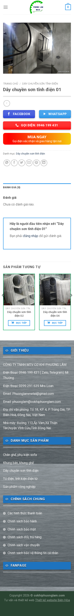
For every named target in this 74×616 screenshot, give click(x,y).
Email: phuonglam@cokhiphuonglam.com (32, 402)
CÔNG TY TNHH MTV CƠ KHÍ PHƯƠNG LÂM (34, 365)
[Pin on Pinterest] (36, 162)
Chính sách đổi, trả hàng (25, 537)
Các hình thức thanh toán (25, 513)
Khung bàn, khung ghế (18, 463)
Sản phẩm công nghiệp (19, 487)
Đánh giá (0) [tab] (11, 187)
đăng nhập (30, 236)
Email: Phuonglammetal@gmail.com (28, 394)
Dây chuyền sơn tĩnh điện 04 (55, 313)
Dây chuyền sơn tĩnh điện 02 (19, 313)
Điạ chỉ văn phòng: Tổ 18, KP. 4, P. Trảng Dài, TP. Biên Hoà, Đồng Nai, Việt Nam (36, 412)
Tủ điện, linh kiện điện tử (20, 479)
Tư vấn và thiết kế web (19, 600)
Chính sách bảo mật (22, 529)
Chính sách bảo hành (22, 521)
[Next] (71, 303)
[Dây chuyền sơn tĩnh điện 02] (19, 289)
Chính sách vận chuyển (24, 545)
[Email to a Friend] (29, 162)
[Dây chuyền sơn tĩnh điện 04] (55, 289)
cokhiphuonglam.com (49, 595)
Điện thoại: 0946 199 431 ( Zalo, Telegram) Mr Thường (36, 375)
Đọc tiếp (21, 323)
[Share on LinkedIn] (43, 162)
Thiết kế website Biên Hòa (52, 600)
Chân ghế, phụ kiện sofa (20, 455)
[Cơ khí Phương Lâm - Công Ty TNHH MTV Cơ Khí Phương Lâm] (37, 7)
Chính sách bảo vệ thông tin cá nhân (33, 553)
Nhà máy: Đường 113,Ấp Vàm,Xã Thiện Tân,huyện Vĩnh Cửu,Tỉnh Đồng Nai (30, 425)
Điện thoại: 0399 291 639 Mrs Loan (28, 386)
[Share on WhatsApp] (6, 162)
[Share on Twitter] (21, 162)
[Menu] (5, 7)
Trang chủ (10, 83)
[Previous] (3, 303)
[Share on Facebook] (14, 162)
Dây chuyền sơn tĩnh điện (40, 83)
